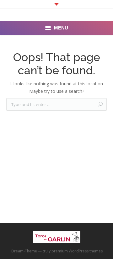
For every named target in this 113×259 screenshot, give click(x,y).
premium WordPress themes (77, 251)
